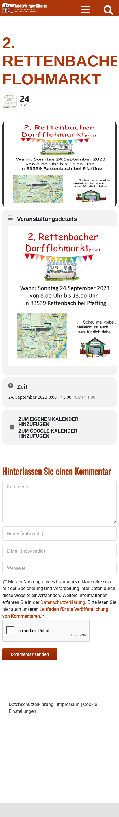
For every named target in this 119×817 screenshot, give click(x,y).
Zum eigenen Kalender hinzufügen (48, 422)
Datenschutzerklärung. (63, 602)
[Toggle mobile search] (108, 9)
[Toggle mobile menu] (86, 9)
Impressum (68, 704)
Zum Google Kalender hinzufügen (47, 434)
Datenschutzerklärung (31, 704)
